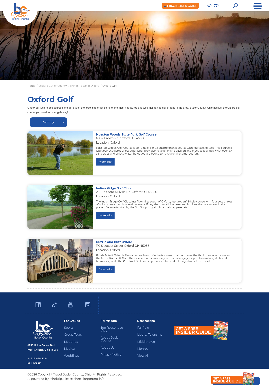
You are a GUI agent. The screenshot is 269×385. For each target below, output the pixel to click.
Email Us (36, 362)
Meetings (71, 341)
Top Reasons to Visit (112, 329)
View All (143, 355)
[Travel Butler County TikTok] (54, 303)
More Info (105, 161)
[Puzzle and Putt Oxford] (60, 261)
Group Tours (73, 334)
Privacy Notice (111, 354)
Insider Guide (181, 5)
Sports (69, 327)
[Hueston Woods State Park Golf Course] (60, 153)
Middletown (146, 341)
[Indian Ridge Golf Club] (60, 207)
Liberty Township (149, 334)
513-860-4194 (39, 358)
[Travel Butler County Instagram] (87, 305)
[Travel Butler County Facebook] (38, 305)
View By (48, 122)
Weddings (71, 355)
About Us (107, 347)
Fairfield (143, 327)
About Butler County (110, 339)
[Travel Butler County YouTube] (70, 305)
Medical (69, 348)
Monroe (143, 348)
